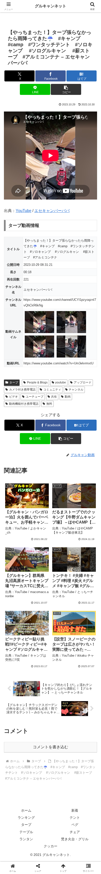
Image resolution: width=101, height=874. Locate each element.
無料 (49, 403)
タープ (13, 382)
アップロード (82, 382)
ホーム (26, 810)
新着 (74, 810)
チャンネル (76, 389)
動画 (68, 396)
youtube (60, 382)
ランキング (26, 817)
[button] (66, 89)
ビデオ (13, 396)
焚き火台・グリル (74, 839)
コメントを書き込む (50, 747)
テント (75, 817)
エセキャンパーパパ (52, 211)
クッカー (50, 846)
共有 (54, 396)
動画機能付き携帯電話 (23, 403)
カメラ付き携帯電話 (22, 389)
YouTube (23, 211)
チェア (75, 832)
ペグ (74, 825)
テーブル (26, 832)
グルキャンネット (50, 6)
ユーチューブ (34, 396)
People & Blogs (37, 382)
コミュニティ (52, 389)
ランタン (26, 839)
